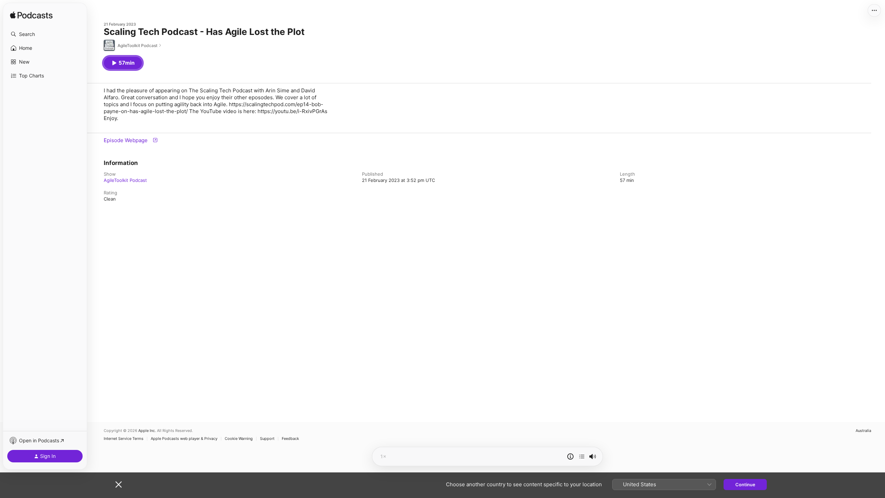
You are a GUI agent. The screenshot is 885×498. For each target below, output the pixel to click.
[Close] (118, 484)
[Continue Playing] (582, 456)
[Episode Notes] (570, 456)
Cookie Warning (239, 439)
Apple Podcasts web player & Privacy (184, 439)
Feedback (290, 439)
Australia (863, 431)
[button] (45, 34)
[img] (31, 15)
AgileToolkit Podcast (125, 180)
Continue (745, 484)
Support (267, 439)
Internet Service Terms (123, 439)
